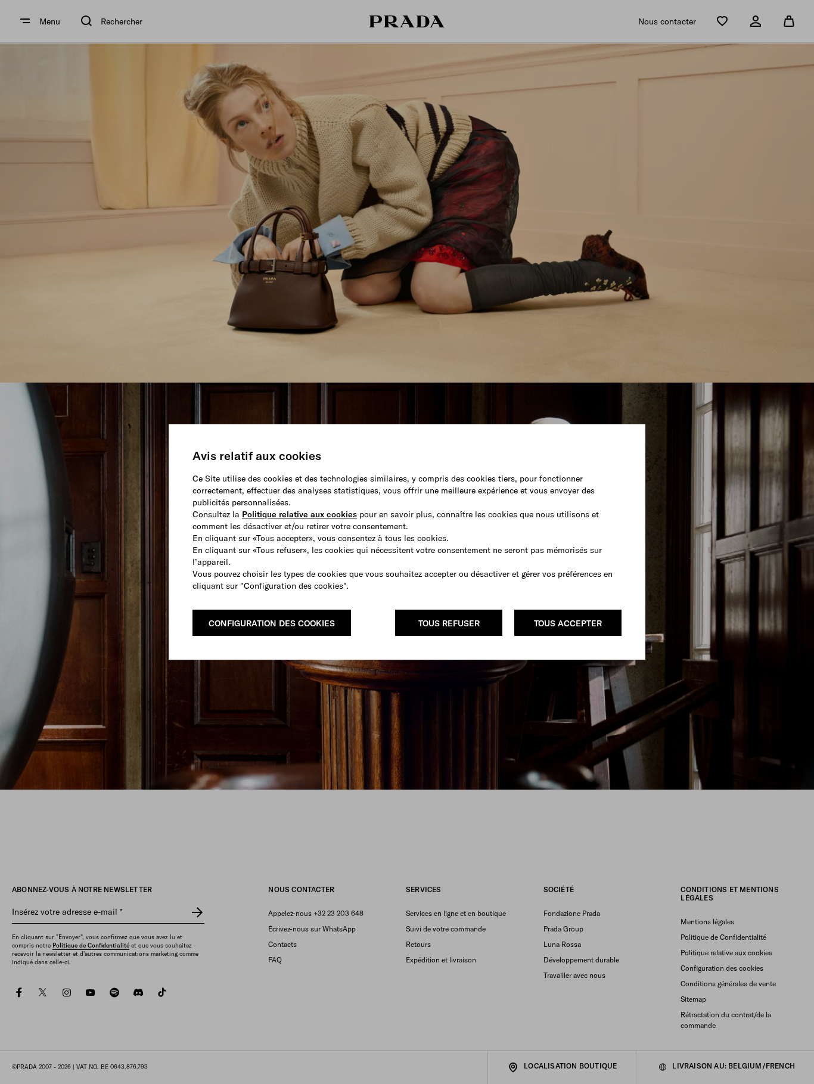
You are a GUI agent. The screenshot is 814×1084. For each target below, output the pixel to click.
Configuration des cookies (272, 623)
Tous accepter (568, 623)
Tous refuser (449, 623)
